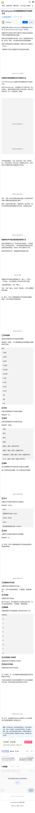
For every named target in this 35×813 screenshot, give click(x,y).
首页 (3, 6)
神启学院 (9, 6)
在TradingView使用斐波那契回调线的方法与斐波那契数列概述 (26, 759)
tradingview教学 (25, 6)
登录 (17, 782)
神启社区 (16, 6)
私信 (31, 22)
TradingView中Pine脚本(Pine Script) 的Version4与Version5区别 (9, 759)
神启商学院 (21, 802)
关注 (26, 22)
